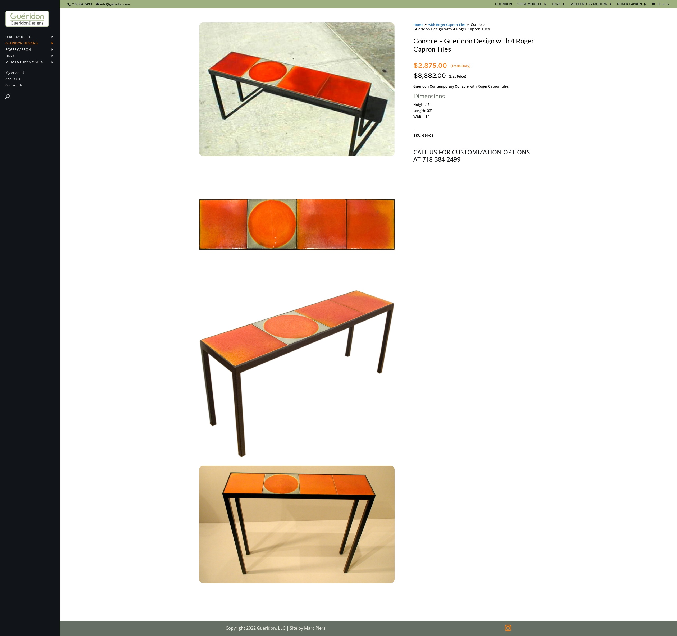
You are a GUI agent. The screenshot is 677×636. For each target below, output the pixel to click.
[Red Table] (297, 456)
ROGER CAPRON (629, 4)
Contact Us (13, 85)
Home (418, 24)
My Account (14, 73)
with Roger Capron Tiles (446, 24)
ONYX (556, 4)
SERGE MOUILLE (529, 4)
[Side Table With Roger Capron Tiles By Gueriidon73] (297, 581)
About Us (12, 79)
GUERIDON (503, 4)
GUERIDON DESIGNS (21, 43)
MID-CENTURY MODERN (588, 4)
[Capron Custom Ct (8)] (297, 155)
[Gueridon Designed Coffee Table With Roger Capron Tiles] (297, 280)
